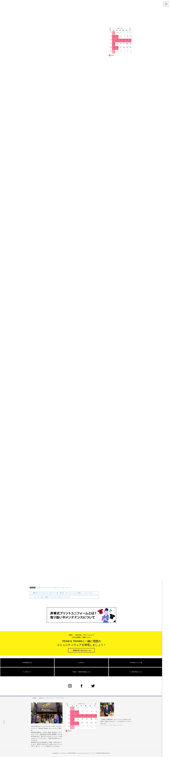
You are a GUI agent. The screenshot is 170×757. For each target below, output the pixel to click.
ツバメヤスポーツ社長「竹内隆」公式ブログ (111, 725)
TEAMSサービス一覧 (136, 662)
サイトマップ (60, 698)
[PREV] (110, 28)
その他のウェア (56, 587)
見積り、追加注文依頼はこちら (82, 672)
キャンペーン (50, 698)
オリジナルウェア (46, 587)
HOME (34, 698)
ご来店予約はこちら (136, 672)
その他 (62, 587)
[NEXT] (129, 28)
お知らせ (81, 662)
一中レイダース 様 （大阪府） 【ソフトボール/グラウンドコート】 (51, 597)
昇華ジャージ (69, 587)
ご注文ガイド (27, 672)
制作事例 (39, 587)
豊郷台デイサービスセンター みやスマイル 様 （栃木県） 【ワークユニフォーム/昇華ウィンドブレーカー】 (63, 593)
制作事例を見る (27, 662)
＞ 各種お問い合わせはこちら (81, 650)
